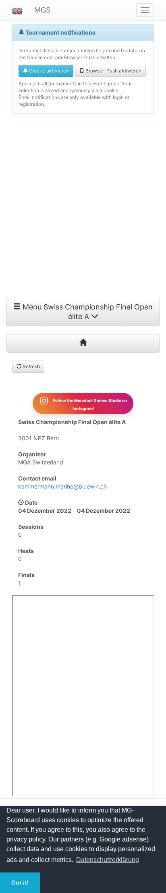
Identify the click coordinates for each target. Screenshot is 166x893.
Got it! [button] (20, 882)
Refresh (30, 366)
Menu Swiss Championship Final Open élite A (87, 312)
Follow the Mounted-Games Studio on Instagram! (89, 404)
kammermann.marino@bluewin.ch (62, 486)
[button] (17, 10)
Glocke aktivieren (48, 71)
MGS (42, 10)
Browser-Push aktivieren (112, 71)
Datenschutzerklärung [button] (107, 859)
